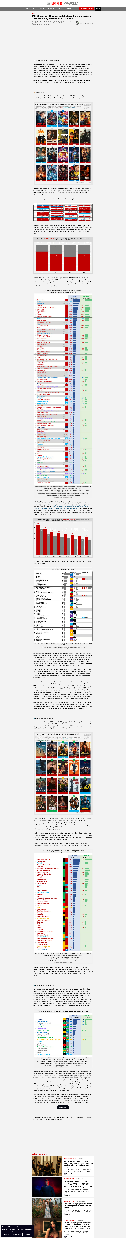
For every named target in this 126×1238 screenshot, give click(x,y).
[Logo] (63, 3)
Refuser (27, 1234)
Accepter (6, 1234)
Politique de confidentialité (16, 1229)
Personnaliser (17, 1234)
